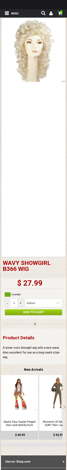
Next (64, 407)
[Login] (51, 13)
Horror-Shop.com (33, 4)
